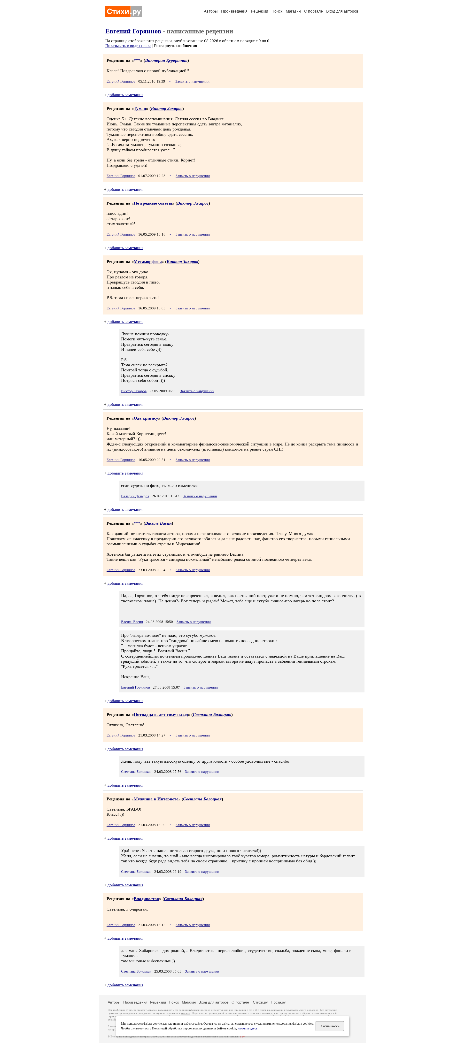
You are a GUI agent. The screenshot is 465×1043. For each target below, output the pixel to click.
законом (185, 1013)
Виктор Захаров (166, 108)
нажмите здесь (247, 1028)
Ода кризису (146, 418)
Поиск (276, 11)
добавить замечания (125, 94)
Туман (140, 108)
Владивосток (146, 898)
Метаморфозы (148, 261)
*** (137, 60)
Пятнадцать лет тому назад (161, 714)
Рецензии (259, 11)
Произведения (234, 11)
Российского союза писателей (221, 1036)
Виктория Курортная (166, 60)
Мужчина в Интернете (156, 799)
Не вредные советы (153, 203)
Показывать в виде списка (128, 45)
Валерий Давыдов (135, 496)
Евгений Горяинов (133, 31)
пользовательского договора (301, 1010)
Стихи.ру (260, 1002)
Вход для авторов (342, 11)
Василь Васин (158, 523)
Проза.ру (278, 1002)
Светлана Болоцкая (212, 714)
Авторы (211, 11)
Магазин (293, 11)
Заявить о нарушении (192, 81)
